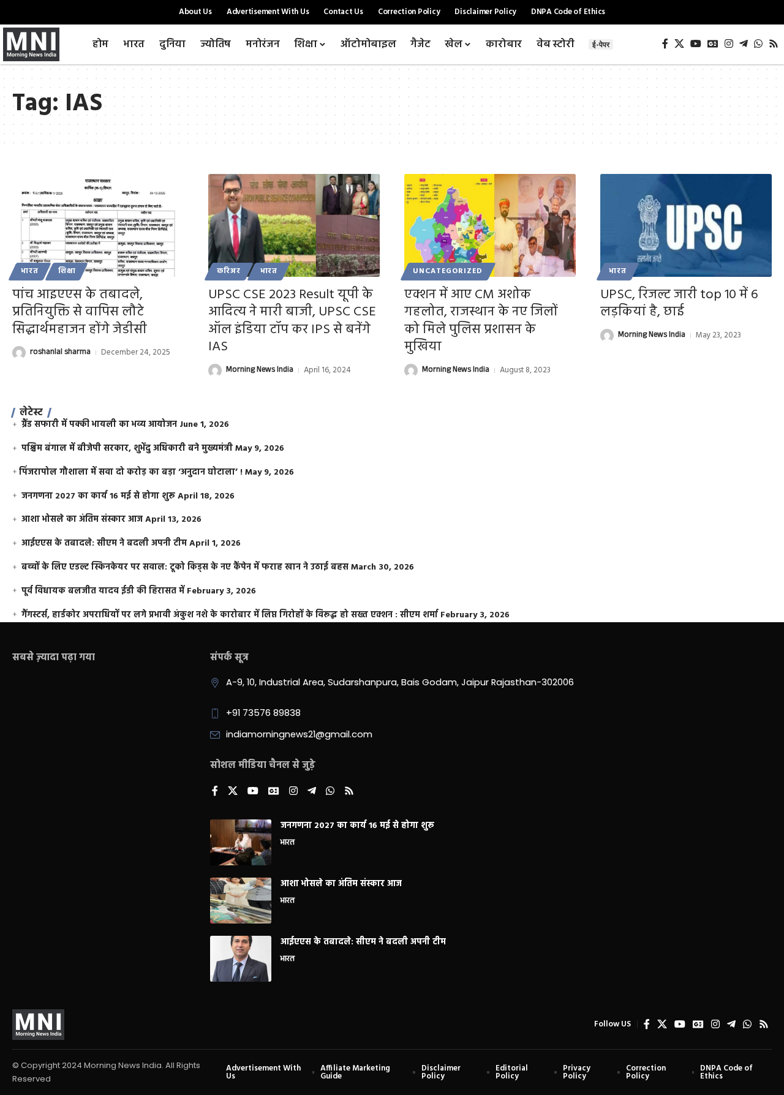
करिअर (228, 271)
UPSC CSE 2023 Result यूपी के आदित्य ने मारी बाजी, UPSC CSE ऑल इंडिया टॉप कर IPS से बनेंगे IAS (292, 321)
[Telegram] (743, 44)
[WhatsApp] (758, 44)
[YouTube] (695, 44)
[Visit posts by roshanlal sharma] (19, 352)
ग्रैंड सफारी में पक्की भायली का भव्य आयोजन (99, 425)
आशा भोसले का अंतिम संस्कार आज (82, 520)
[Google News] (713, 44)
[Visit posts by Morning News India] (215, 370)
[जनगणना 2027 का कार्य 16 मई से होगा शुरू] (240, 842)
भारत (30, 271)
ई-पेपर (600, 44)
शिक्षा (67, 271)
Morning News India (259, 370)
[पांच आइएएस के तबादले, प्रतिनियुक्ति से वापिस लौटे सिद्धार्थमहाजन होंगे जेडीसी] (98, 225)
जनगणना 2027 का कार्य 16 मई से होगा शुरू (98, 496)
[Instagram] (729, 44)
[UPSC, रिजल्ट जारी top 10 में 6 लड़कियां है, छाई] (686, 225)
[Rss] (774, 44)
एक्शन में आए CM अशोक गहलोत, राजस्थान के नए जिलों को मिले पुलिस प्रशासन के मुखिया (481, 321)
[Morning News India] (38, 1024)
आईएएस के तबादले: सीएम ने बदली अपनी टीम (104, 543)
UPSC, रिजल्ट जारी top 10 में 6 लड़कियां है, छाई (679, 303)
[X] (679, 44)
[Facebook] (665, 44)
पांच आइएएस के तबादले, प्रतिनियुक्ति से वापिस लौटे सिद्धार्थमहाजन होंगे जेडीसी (79, 312)
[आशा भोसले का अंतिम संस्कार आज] (240, 901)
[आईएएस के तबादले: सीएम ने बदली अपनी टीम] (240, 959)
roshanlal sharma (60, 352)
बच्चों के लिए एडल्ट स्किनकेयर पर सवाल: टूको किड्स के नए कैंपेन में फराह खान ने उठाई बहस (185, 567)
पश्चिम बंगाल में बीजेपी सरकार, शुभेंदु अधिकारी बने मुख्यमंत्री (127, 449)
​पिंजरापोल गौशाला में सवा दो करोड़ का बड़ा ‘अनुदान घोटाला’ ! (131, 472)
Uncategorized (448, 271)
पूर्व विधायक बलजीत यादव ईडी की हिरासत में (102, 591)
